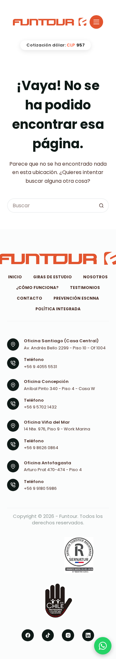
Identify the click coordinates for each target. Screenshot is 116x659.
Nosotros (95, 277)
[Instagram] (68, 635)
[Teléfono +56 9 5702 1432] (13, 404)
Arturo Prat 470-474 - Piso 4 (53, 470)
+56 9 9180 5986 (40, 488)
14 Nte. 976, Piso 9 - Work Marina (57, 429)
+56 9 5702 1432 (40, 407)
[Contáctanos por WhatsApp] (102, 645)
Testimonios (85, 287)
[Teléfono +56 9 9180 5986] (13, 485)
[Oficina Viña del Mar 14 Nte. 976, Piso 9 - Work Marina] (13, 426)
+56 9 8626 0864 (41, 448)
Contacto (29, 298)
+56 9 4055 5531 (40, 367)
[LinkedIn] (88, 635)
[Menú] (96, 22)
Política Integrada (58, 309)
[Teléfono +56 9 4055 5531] (13, 363)
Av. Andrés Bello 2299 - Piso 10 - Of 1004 (65, 348)
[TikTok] (48, 635)
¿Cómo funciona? (37, 287)
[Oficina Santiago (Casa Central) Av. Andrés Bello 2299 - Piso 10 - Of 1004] (13, 344)
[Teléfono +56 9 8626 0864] (13, 444)
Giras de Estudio (52, 277)
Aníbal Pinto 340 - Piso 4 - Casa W (59, 389)
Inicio (15, 277)
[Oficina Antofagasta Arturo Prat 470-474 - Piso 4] (13, 466)
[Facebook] (28, 635)
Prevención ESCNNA (76, 298)
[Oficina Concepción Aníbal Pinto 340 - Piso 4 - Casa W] (13, 385)
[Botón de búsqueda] (101, 205)
